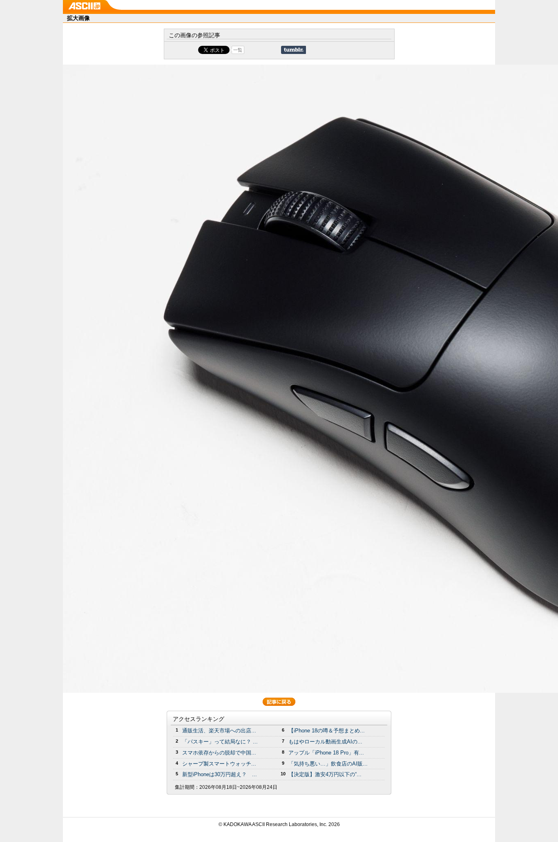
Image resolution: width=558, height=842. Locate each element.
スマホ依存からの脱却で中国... (219, 753)
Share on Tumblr (293, 50)
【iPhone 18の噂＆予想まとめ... (326, 730)
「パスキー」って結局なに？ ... (220, 742)
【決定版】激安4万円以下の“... (325, 774)
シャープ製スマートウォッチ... (219, 764)
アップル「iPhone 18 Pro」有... (326, 753)
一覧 (237, 49)
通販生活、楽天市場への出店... (219, 730)
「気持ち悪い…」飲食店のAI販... (328, 764)
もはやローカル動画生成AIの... (325, 742)
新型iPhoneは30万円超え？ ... (219, 774)
